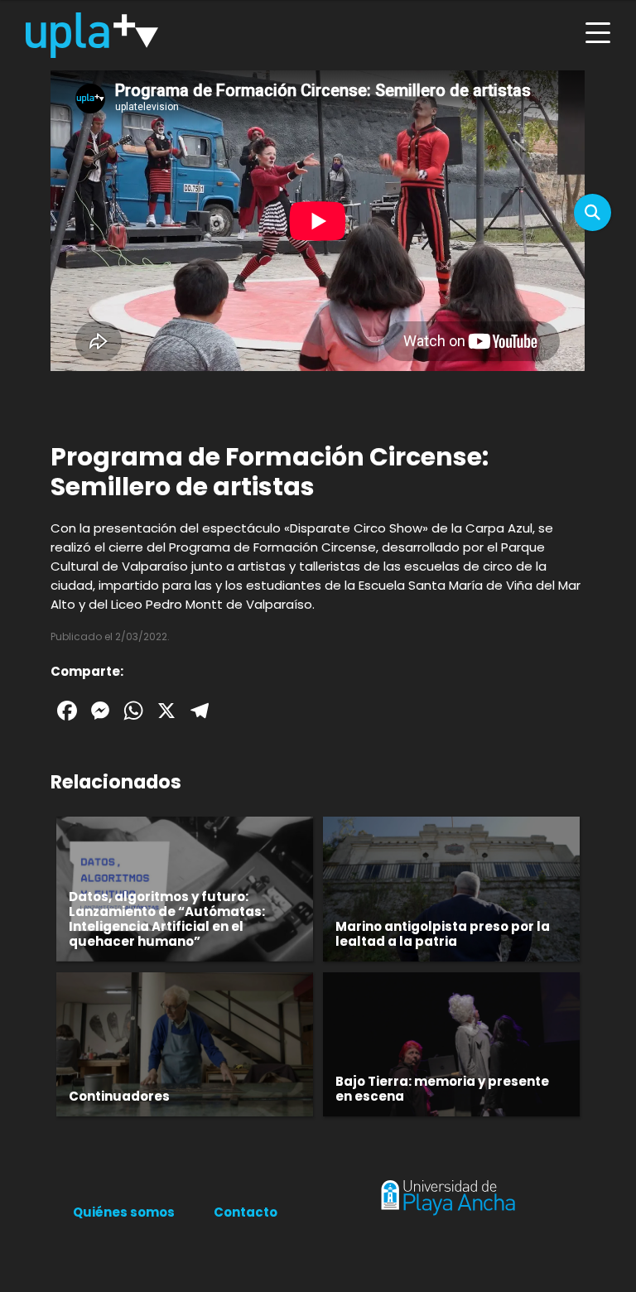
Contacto (245, 1212)
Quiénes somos (124, 1212)
